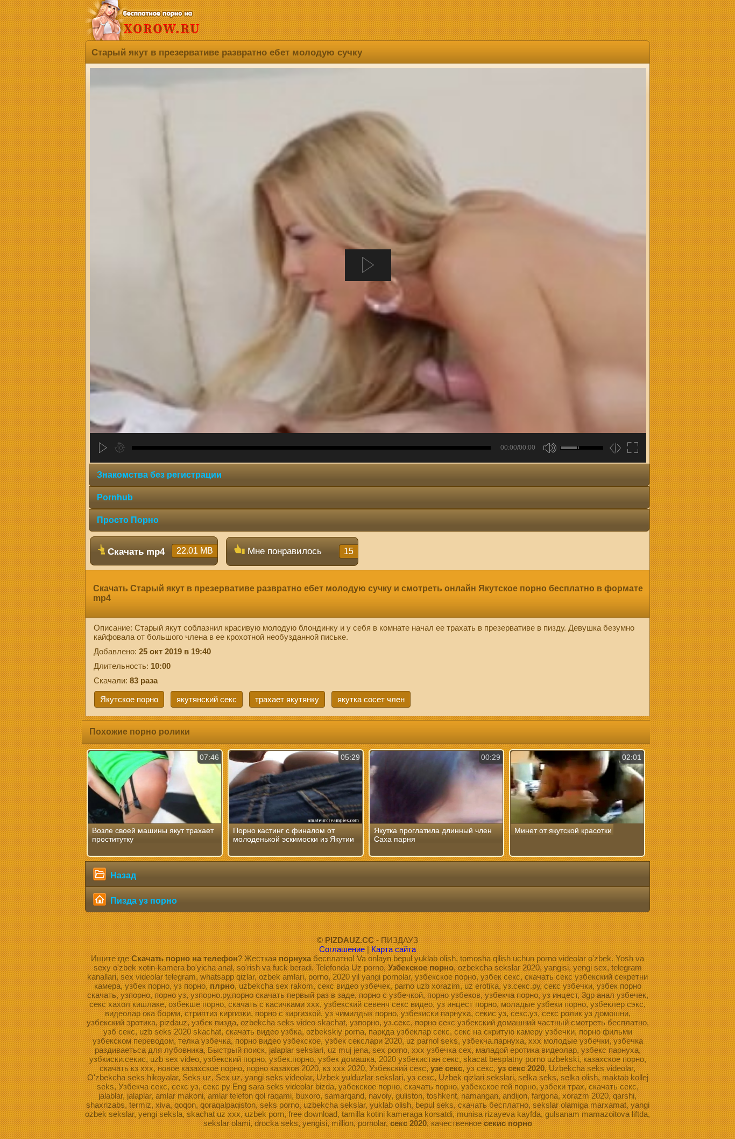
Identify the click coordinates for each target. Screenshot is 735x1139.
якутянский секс (206, 699)
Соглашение (342, 949)
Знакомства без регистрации (159, 474)
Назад (122, 875)
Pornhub (115, 497)
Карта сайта (393, 949)
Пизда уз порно (142, 900)
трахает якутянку (287, 699)
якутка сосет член (371, 699)
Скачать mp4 (159, 551)
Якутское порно (129, 699)
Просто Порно (128, 520)
